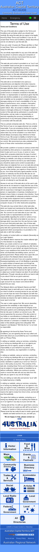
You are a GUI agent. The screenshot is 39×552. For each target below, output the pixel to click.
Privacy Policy (21, 538)
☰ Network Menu (19, 440)
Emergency (15, 17)
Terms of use (9, 538)
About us (31, 538)
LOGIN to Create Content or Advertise (19, 527)
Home (4, 17)
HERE (19, 419)
